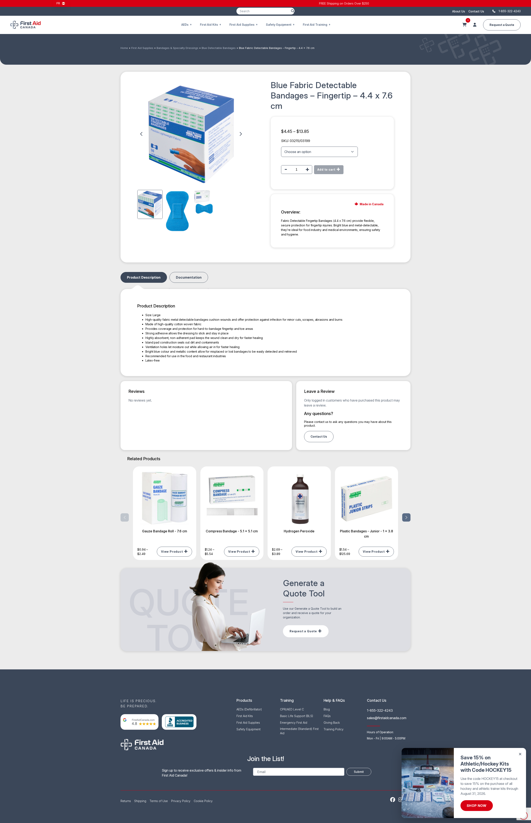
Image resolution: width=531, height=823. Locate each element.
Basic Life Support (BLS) (296, 716)
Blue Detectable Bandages (219, 48)
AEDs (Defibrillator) (249, 709)
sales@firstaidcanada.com (386, 718)
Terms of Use (159, 801)
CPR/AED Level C (292, 709)
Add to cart (326, 169)
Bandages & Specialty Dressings (177, 48)
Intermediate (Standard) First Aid (299, 731)
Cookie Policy (203, 801)
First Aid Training (315, 24)
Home (124, 48)
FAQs (327, 716)
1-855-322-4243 (380, 710)
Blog (327, 709)
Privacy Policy (180, 801)
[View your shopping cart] (464, 24)
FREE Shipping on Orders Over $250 (266, 3)
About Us (458, 11)
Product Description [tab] (144, 277)
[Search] (292, 11)
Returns (126, 801)
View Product (172, 551)
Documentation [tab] (189, 277)
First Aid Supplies (242, 24)
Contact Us (476, 11)
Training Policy (333, 729)
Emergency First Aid (293, 722)
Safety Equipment (278, 24)
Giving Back (332, 722)
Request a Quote (502, 25)
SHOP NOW (477, 806)
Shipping (140, 801)
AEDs (185, 24)
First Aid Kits (209, 24)
